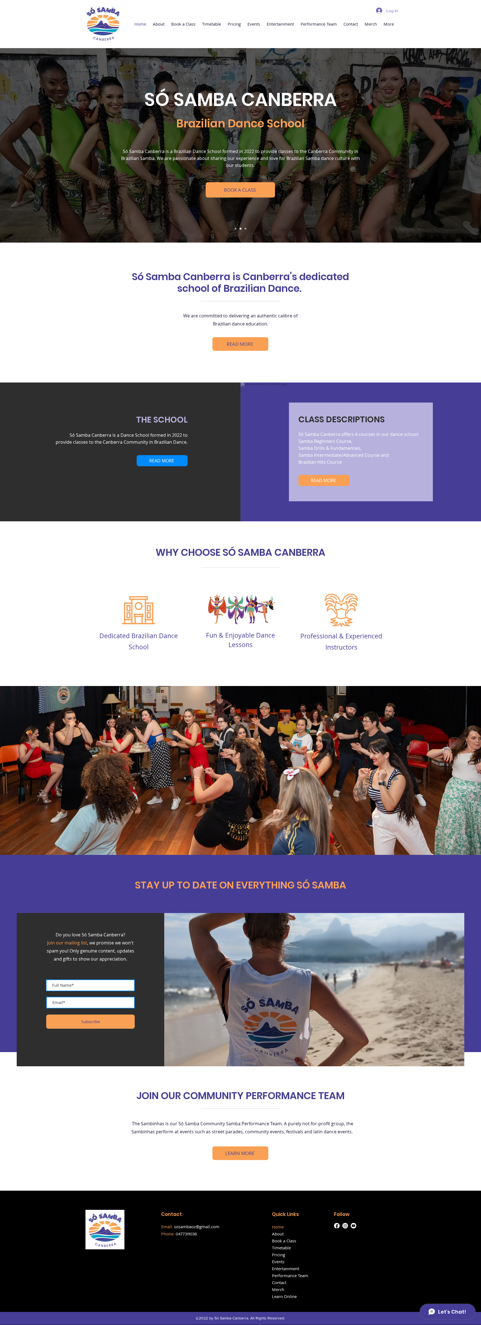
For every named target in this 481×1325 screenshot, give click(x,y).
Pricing (278, 1254)
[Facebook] (337, 1225)
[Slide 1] (235, 229)
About (278, 1234)
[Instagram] (345, 1225)
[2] (240, 229)
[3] (245, 229)
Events (278, 1261)
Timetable (281, 1247)
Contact (279, 1282)
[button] (158, 24)
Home (278, 1227)
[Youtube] (353, 1225)
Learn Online (284, 1296)
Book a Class (284, 1240)
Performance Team (290, 1275)
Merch (278, 1289)
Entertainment (285, 1268)
